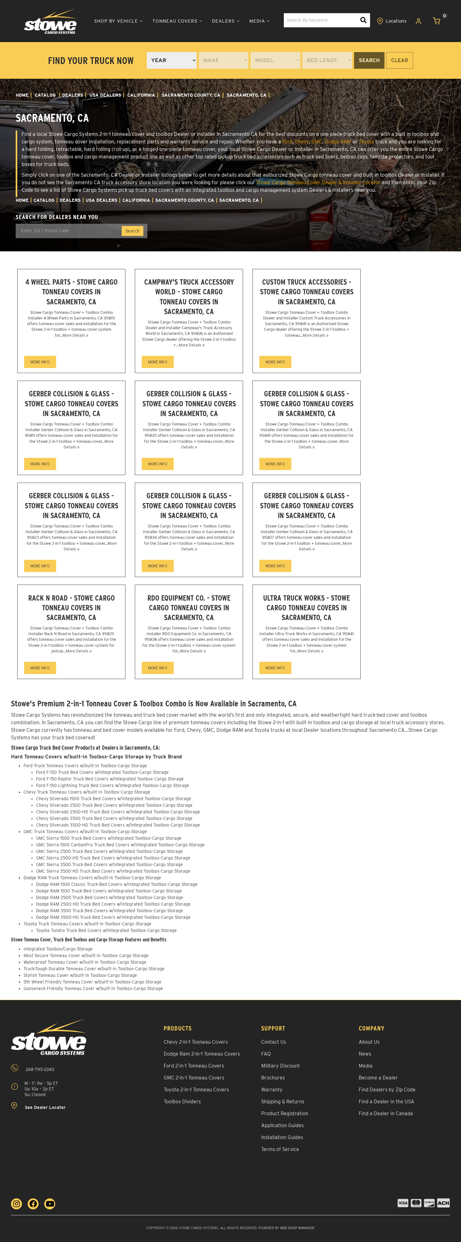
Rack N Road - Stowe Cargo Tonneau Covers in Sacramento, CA (71, 607)
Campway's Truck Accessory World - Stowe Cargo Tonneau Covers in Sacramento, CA (189, 296)
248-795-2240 (39, 1069)
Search (369, 60)
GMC (316, 142)
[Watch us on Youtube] (49, 1203)
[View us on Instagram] (16, 1203)
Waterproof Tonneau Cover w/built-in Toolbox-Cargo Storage (85, 962)
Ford (287, 142)
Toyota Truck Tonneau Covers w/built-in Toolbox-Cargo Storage (87, 923)
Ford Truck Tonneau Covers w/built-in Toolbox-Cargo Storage (85, 765)
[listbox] (172, 60)
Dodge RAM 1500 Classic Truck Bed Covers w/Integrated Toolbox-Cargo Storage (117, 884)
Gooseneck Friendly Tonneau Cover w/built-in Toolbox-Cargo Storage (93, 988)
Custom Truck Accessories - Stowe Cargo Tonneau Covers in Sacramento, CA (306, 291)
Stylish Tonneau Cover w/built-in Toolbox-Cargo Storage (80, 975)
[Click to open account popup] (418, 21)
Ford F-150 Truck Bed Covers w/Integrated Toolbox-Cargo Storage (102, 772)
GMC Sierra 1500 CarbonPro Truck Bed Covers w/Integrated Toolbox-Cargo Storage (120, 844)
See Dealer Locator (45, 1107)
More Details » (75, 335)
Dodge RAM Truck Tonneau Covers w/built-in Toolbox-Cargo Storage (92, 877)
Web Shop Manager (297, 1228)
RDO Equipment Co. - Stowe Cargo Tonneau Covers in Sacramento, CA (188, 607)
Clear (399, 60)
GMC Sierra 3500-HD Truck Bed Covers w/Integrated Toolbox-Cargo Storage (113, 871)
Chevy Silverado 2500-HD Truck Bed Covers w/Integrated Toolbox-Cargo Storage (118, 811)
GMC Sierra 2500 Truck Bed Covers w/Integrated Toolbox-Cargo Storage (109, 851)
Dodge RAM (338, 142)
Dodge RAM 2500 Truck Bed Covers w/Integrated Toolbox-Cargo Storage (109, 897)
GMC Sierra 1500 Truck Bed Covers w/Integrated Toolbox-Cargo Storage (109, 838)
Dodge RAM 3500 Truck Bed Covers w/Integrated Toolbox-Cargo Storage (109, 910)
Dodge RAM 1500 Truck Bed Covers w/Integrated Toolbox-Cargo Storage (109, 890)
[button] (118, 21)
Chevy (302, 142)
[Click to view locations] (391, 21)
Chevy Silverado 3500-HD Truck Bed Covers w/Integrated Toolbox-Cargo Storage (118, 824)
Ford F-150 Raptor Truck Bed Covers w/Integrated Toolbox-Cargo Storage (110, 778)
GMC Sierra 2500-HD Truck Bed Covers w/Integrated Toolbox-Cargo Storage (113, 857)
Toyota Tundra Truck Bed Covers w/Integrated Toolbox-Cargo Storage (106, 930)
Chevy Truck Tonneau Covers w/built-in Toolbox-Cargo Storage (87, 792)
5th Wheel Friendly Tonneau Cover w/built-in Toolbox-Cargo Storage (93, 981)
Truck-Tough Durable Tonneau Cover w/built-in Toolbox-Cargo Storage (94, 968)
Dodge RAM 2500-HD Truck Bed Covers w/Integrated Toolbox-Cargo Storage (113, 904)
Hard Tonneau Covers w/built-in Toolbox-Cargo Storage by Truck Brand (96, 757)
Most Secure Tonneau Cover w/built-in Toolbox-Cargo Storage (86, 955)
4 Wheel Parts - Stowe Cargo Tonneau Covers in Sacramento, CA (71, 291)
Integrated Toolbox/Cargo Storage (58, 948)
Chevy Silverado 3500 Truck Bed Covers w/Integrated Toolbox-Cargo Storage (114, 818)
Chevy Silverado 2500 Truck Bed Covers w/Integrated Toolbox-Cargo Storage (114, 805)
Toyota (366, 142)
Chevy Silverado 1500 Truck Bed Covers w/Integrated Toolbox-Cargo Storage (113, 798)
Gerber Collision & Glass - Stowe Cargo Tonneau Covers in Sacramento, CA (71, 403)
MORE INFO (40, 362)
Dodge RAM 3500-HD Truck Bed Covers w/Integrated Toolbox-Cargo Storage (113, 917)
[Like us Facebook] (33, 1203)
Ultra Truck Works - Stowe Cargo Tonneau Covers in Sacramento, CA (306, 607)
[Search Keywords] (363, 20)
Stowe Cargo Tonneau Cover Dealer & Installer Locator (318, 182)
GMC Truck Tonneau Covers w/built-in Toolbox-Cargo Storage (85, 831)
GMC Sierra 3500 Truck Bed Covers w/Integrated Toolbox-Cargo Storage (109, 864)
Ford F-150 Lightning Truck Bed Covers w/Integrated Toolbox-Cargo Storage (112, 785)
